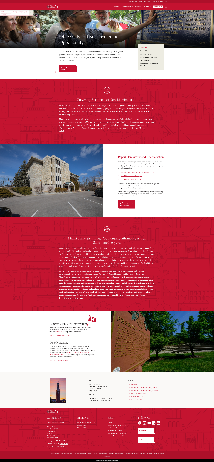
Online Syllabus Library (115, 430)
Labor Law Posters (145, 60)
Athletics (138, 6)
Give (161, 1)
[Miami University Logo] (53, 6)
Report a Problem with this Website (155, 453)
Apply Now (158, 6)
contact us (58, 332)
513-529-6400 (59, 446)
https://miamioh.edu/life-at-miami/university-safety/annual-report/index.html (89, 277)
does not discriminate (82, 105)
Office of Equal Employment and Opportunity (14, 13)
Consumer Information (66, 453)
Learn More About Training (59, 360)
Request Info (133, 1)
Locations (147, 1)
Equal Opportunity (54, 453)
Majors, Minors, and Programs (117, 425)
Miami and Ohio (82, 428)
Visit (140, 1)
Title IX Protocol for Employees (131, 176)
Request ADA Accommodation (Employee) (144, 387)
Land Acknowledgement (80, 453)
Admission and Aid (127, 6)
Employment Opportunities (116, 428)
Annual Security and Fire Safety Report (135, 453)
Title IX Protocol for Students (131, 179)
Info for (155, 1)
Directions (134, 385)
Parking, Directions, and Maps (117, 436)
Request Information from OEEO (61, 335)
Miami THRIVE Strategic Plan (86, 422)
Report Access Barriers (138, 393)
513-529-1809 (60, 441)
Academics (116, 6)
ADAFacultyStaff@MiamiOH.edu (110, 266)
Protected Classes (145, 51)
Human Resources (136, 399)
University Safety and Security (117, 433)
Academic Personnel (137, 396)
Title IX (63, 354)
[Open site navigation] (166, 6)
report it (64, 122)
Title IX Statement (103, 453)
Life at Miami (147, 6)
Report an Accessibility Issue (116, 453)
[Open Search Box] (166, 2)
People (110, 422)
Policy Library (107, 456)
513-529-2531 (64, 443)
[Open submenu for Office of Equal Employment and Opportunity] (31, 13)
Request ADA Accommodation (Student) (144, 390)
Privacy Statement (92, 453)
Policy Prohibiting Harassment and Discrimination (137, 172)
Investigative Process (146, 54)
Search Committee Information (148, 57)
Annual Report (81, 425)
